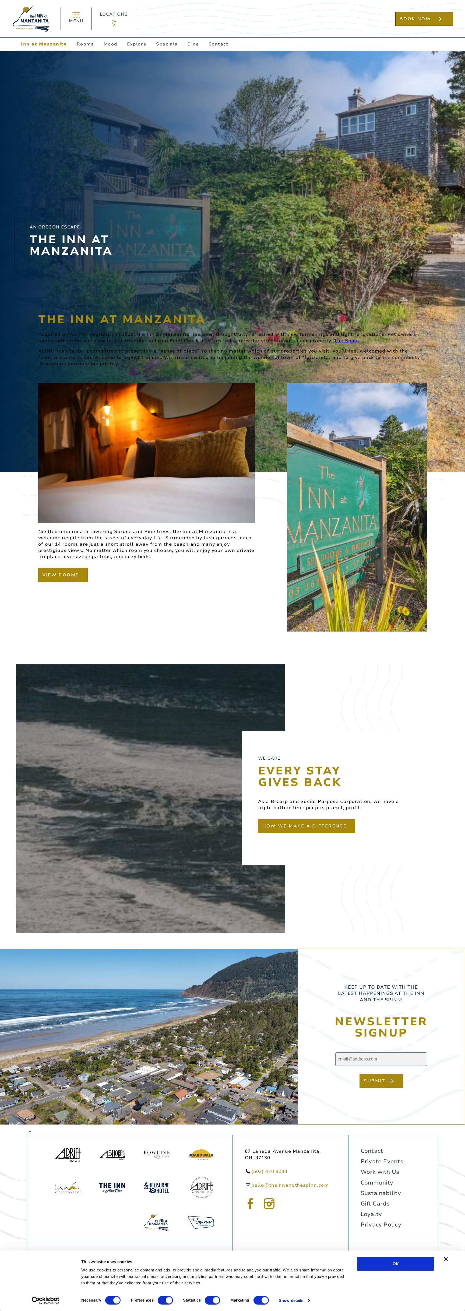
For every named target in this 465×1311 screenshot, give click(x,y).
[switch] (165, 1300)
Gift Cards (375, 1203)
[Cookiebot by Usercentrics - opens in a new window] (45, 1300)
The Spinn (346, 341)
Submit (374, 1081)
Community (377, 1182)
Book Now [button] (415, 19)
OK (396, 1263)
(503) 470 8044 (269, 1171)
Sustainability (381, 1193)
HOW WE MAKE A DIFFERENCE (304, 826)
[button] (114, 19)
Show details (291, 1300)
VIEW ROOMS (61, 575)
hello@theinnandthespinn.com (290, 1185)
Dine (193, 44)
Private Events (382, 1161)
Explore (136, 44)
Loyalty (371, 1214)
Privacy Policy (381, 1224)
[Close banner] (446, 1259)
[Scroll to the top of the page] (30, 1132)
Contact (218, 44)
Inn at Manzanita (44, 44)
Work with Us (380, 1172)
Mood (110, 44)
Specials (167, 44)
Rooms (85, 44)
